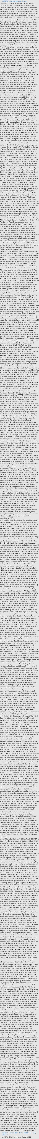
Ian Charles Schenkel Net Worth (12, 1133)
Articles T (5, 1135)
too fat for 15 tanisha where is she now (14, 1)
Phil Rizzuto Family (30, 1133)
